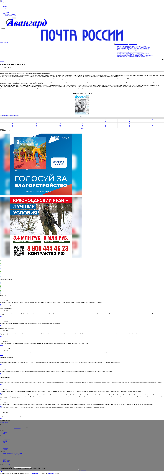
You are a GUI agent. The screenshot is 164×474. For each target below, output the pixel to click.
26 (36, 126)
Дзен (4, 442)
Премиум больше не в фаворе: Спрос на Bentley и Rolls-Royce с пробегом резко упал (116, 55)
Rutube (4, 443)
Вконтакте (5, 440)
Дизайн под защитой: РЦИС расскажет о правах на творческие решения (114, 49)
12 (36, 123)
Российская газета (114, 44)
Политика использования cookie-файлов (11, 454)
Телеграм (6, 422)
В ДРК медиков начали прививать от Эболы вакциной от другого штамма (114, 48)
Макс (4, 438)
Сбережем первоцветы (14, 115)
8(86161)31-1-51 (17, 428)
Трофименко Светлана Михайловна (8, 426)
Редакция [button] (5, 6)
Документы (7, 8)
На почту (2, 422)
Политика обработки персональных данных (12, 453)
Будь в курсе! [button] (5, 13)
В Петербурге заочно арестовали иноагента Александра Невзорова (112, 46)
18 (12, 125)
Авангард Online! (7, 464)
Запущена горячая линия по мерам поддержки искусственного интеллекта (114, 47)
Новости (2, 61)
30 (129, 126)
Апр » (83, 128)
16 (129, 123)
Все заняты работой (4, 115)
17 (152, 123)
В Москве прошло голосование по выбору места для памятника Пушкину (114, 53)
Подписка (5, 433)
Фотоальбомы (6, 461)
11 (12, 123)
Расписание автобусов (10, 14)
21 (82, 125)
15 (105, 123)
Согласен (57, 473)
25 (12, 126)
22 (105, 125)
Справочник (5, 449)
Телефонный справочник (10, 15)
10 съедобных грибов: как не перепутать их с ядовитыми (110, 54)
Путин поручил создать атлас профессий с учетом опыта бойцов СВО (113, 56)
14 (82, 123)
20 (60, 125)
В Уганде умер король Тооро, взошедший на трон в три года (111, 52)
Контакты (7, 12)
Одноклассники (6, 439)
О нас (6, 7)
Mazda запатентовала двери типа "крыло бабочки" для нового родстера (113, 50)
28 (82, 126)
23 (129, 125)
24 (152, 125)
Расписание (5, 448)
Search (14, 17)
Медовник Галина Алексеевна (6, 428)
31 (152, 126)
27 (60, 126)
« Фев (80, 128)
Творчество (5, 460)
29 (105, 126)
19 (36, 125)
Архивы (2, 129)
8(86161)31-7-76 (19, 426)
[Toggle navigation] (3, 2)
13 (60, 123)
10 (152, 121)
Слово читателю (7, 69)
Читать (1, 304)
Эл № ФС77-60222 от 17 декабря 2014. (22, 467)
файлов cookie (51, 473)
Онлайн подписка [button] (4, 42)
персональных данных (34, 473)
